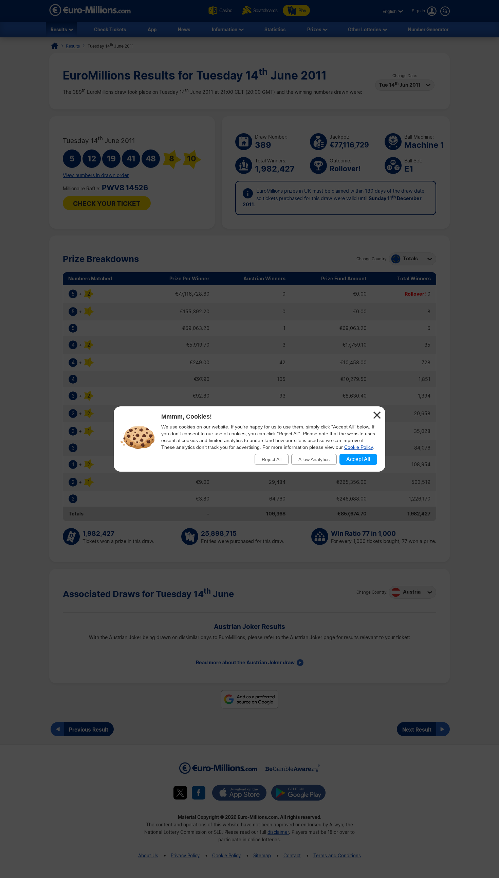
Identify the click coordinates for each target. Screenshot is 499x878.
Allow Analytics (314, 459)
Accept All (358, 459)
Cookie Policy (358, 447)
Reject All (271, 459)
